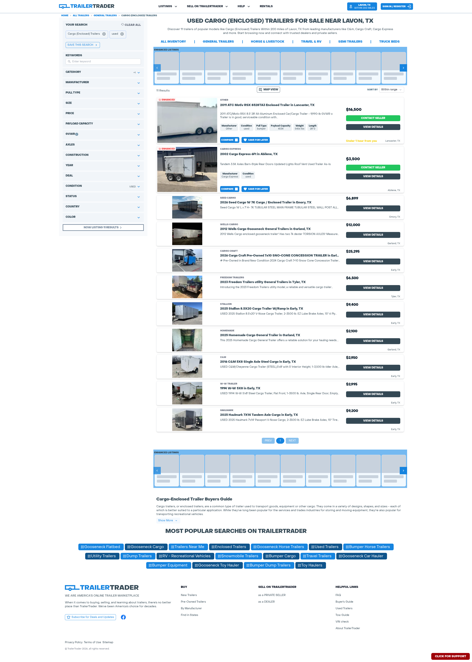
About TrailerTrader (348, 628)
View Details (373, 127)
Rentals (266, 6)
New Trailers (189, 595)
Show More (165, 520)
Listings (165, 6)
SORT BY (372, 89)
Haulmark (226, 410)
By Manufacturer (191, 608)
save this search (80, 45)
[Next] (403, 68)
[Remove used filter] (122, 34)
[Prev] (157, 68)
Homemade (227, 331)
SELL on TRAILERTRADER (205, 6)
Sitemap (108, 642)
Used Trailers (344, 608)
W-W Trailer (228, 384)
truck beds (389, 42)
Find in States (189, 615)
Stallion (226, 304)
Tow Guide (342, 615)
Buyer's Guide (344, 602)
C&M (223, 357)
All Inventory (173, 42)
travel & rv (311, 42)
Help (241, 6)
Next (292, 440)
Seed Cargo (228, 198)
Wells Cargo (229, 224)
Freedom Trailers (232, 277)
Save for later (258, 139)
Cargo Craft (229, 251)
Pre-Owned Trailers (193, 602)
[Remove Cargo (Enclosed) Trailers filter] (104, 34)
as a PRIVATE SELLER (272, 595)
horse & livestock (267, 42)
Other (224, 99)
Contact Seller (373, 118)
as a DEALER (266, 602)
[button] (362, 6)
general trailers (218, 42)
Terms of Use (92, 642)
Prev (268, 440)
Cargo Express (230, 149)
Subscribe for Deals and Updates (93, 617)
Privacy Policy (73, 642)
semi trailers (350, 42)
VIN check (342, 621)
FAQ (338, 595)
